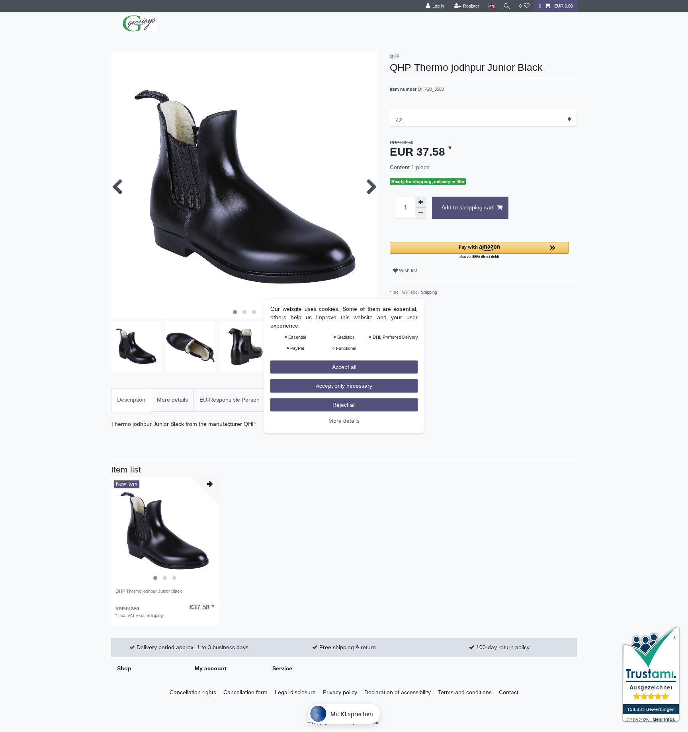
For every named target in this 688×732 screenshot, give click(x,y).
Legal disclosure (295, 692)
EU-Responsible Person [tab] (229, 399)
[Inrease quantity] (420, 202)
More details (344, 421)
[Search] (507, 6)
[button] (479, 251)
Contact (508, 692)
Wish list (407, 270)
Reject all (344, 404)
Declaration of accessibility (397, 692)
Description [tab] (131, 399)
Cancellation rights (193, 692)
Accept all (344, 366)
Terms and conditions (465, 692)
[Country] (491, 6)
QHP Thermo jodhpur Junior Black (148, 591)
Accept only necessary (344, 386)
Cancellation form (245, 692)
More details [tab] (172, 399)
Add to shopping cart (468, 207)
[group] (165, 530)
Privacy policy (340, 692)
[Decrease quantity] (420, 213)
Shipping (429, 292)
